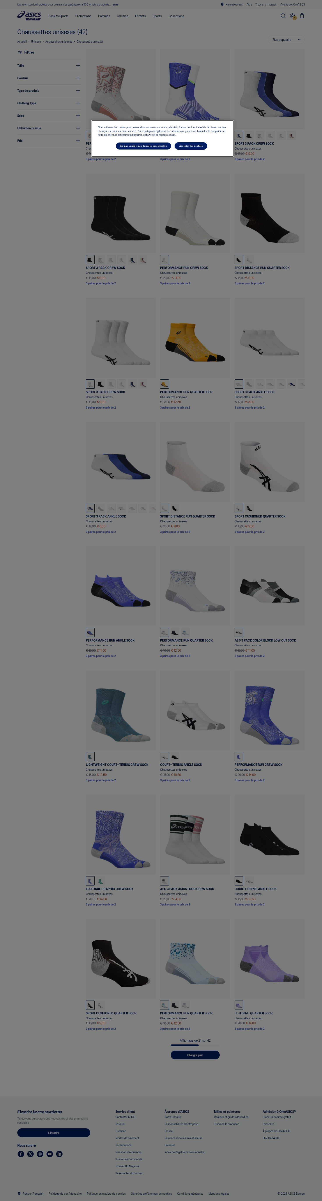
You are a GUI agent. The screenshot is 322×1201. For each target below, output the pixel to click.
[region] (162, 138)
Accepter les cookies (191, 146)
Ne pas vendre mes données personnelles (143, 146)
